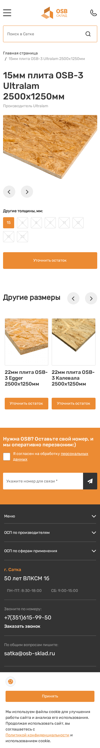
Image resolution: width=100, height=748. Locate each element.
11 (64, 222)
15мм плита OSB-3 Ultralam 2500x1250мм (47, 58)
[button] (9, 192)
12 (78, 222)
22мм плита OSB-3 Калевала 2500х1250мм (73, 378)
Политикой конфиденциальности (37, 735)
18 (8, 236)
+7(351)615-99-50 (27, 617)
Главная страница (20, 53)
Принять (50, 696)
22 (22, 236)
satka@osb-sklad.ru (29, 653)
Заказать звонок (22, 626)
